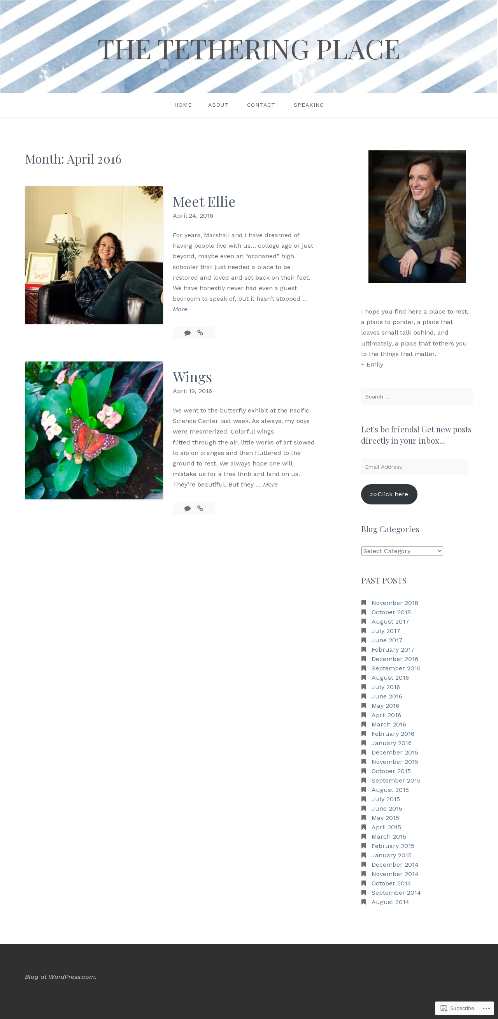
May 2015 (385, 818)
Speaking (309, 105)
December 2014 (395, 864)
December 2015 (395, 752)
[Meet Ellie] (200, 333)
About (218, 105)
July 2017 (386, 631)
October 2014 (391, 883)
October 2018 (391, 612)
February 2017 (393, 649)
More (180, 309)
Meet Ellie (204, 201)
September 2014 (396, 892)
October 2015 (391, 771)
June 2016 (387, 696)
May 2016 (385, 705)
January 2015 (392, 855)
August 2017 (390, 621)
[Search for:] (417, 396)
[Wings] (200, 508)
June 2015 (387, 808)
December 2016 (395, 659)
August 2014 (390, 902)
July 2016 (386, 687)
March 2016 (389, 724)
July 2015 (386, 799)
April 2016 (386, 715)
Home (183, 105)
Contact (261, 105)
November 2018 (395, 602)
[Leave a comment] (188, 508)
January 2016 (392, 743)
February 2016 (393, 733)
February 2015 (393, 846)
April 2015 (386, 827)
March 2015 (389, 836)
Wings (192, 376)
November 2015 (395, 761)
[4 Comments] (188, 333)
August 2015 (390, 789)
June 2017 (387, 640)
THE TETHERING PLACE (249, 48)
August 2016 (390, 677)
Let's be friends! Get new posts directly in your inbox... (416, 434)
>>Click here (389, 494)
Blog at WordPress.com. (60, 976)
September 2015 (396, 780)
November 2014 (395, 874)
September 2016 (396, 668)
